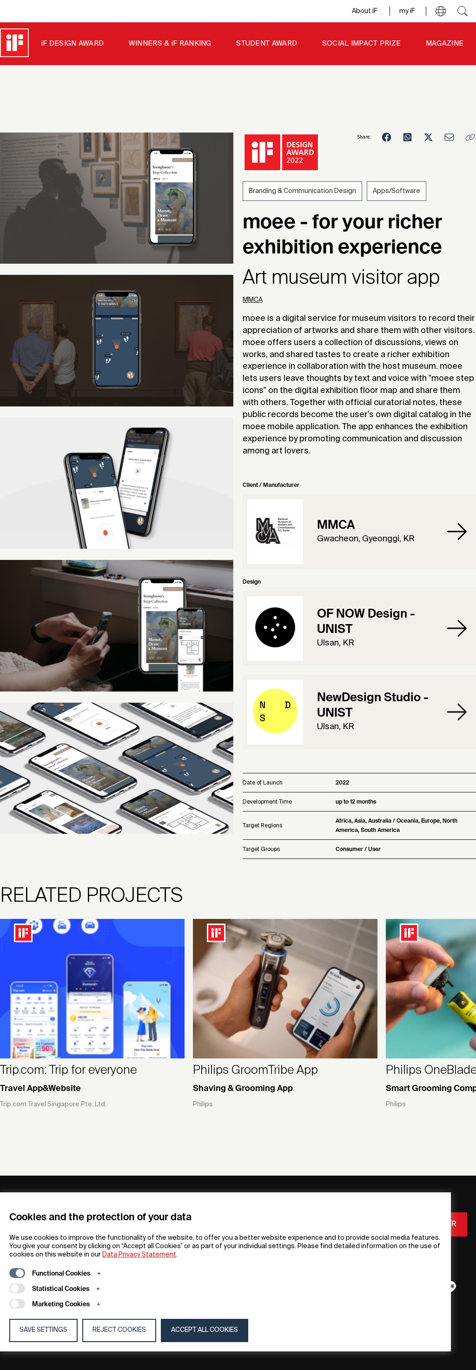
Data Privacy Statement (139, 1254)
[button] (440, 11)
